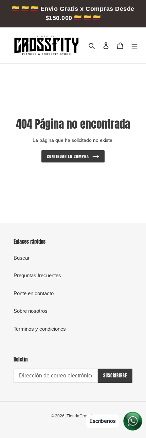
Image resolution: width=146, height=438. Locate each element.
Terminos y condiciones (40, 329)
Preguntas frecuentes (37, 275)
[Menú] (134, 45)
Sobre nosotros (31, 311)
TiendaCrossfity (81, 416)
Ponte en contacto (34, 293)
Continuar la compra (68, 156)
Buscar (22, 258)
